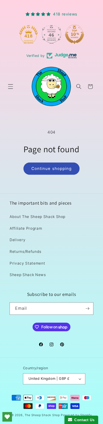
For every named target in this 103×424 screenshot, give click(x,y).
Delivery (17, 240)
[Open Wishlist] (7, 417)
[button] (10, 86)
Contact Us (83, 420)
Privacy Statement (27, 263)
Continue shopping (51, 168)
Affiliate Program (26, 228)
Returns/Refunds (25, 251)
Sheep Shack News (28, 274)
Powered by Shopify (76, 415)
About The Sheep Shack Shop (37, 216)
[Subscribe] (87, 308)
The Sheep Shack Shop (42, 415)
